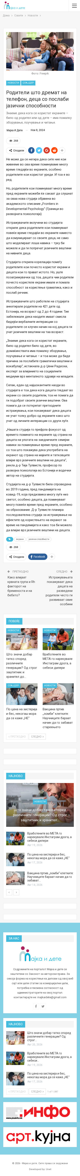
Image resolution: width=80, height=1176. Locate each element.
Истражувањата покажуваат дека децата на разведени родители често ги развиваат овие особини (59, 590)
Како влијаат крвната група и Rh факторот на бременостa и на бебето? (21, 586)
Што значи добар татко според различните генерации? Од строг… (49, 1036)
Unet (48, 1169)
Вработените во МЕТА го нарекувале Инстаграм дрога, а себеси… (49, 1057)
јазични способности (39, 539)
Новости (13, 82)
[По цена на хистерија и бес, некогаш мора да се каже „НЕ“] (22, 694)
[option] (40, 835)
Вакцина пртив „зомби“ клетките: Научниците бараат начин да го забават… (50, 876)
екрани (20, 539)
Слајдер (28, 82)
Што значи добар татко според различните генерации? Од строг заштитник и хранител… (40, 815)
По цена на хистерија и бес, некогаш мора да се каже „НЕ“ (48, 856)
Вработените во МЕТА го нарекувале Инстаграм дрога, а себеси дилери (49, 837)
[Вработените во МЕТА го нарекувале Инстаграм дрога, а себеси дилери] (58, 639)
